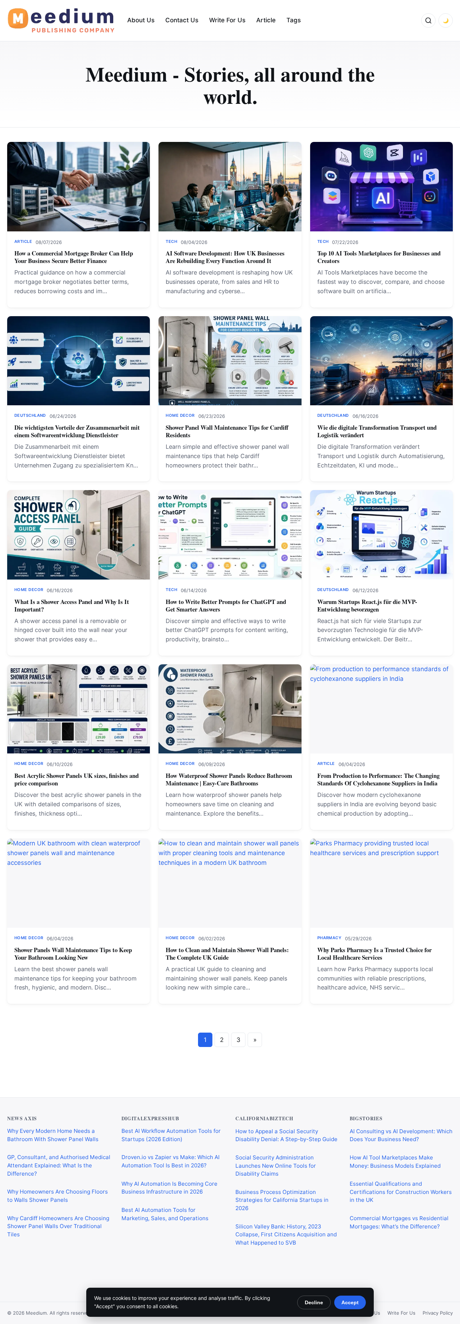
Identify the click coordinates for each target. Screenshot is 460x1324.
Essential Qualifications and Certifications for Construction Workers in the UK (401, 1191)
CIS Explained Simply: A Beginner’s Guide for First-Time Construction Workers (394, 1252)
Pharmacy (329, 937)
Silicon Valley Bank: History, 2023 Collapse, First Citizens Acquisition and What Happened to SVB (286, 1234)
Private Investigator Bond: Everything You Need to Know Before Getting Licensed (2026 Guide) (283, 1268)
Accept (350, 1302)
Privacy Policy (438, 1313)
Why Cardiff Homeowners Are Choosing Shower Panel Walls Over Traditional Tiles (58, 1226)
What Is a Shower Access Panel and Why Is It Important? (71, 605)
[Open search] (428, 20)
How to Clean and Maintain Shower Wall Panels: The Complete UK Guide (227, 953)
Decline (314, 1302)
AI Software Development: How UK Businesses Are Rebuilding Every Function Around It (225, 257)
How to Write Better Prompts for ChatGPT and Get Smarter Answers (226, 605)
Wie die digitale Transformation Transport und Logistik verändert (377, 431)
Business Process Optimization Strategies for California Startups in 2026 (281, 1199)
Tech (171, 241)
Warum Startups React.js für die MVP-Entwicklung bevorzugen (367, 605)
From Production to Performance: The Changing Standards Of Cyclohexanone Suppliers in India (378, 779)
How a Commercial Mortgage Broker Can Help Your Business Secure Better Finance (73, 257)
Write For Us (227, 20)
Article (266, 20)
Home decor (180, 415)
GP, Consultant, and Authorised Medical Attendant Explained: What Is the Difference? (58, 1165)
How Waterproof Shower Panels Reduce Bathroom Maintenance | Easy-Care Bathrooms (229, 779)
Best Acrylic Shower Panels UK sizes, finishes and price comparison (76, 779)
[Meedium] (61, 20)
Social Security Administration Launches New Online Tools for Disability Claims (275, 1165)
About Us (141, 20)
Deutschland (30, 415)
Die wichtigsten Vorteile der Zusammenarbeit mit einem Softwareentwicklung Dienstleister (77, 431)
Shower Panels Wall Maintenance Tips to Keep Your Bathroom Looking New (73, 953)
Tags (293, 20)
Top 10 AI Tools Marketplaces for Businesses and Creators (379, 257)
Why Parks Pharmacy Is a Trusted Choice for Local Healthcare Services (374, 953)
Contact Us (181, 20)
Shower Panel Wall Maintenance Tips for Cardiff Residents (227, 431)
